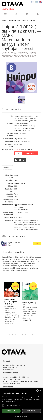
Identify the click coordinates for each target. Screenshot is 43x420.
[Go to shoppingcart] (26, 13)
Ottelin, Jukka (19, 123)
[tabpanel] (12, 303)
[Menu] (5, 13)
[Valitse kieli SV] (36, 2)
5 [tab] (22, 334)
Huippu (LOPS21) (20, 183)
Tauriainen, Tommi (21, 128)
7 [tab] (29, 334)
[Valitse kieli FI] (32, 2)
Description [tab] (7, 252)
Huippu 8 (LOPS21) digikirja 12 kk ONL (22, 20)
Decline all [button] (31, 411)
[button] (21, 416)
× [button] (40, 390)
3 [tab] (16, 334)
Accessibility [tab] (19, 252)
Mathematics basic (21, 209)
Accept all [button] (11, 411)
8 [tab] (32, 334)
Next (40, 307)
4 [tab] (19, 334)
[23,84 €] (12, 297)
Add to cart (30, 153)
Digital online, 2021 (14, 243)
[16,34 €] (30, 300)
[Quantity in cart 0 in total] (26, 14)
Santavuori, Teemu (21, 126)
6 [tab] (26, 334)
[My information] (37, 13)
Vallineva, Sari (19, 130)
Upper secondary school (23, 205)
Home (4, 20)
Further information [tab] (7, 169)
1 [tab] (9, 334)
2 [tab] (12, 334)
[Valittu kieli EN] (40, 2)
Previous (1, 307)
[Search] (16, 13)
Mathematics (19, 207)
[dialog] (21, 404)
